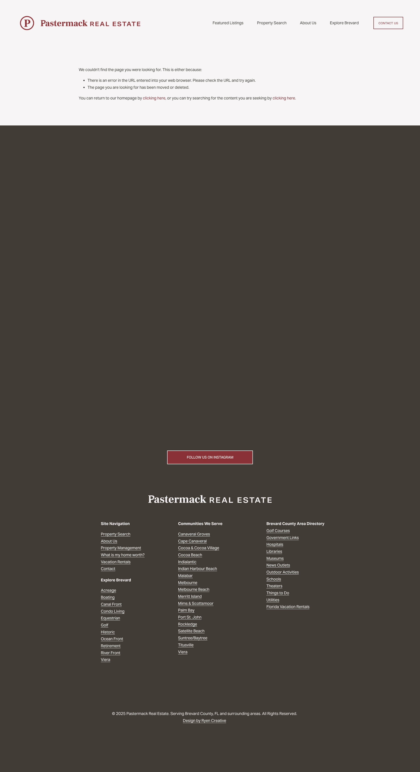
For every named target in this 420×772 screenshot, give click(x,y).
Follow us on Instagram (210, 457)
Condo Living (112, 611)
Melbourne (187, 582)
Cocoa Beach (190, 554)
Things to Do (277, 592)
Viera (182, 651)
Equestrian (110, 618)
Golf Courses (278, 530)
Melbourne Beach (193, 589)
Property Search (272, 22)
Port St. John (189, 617)
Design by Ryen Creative (204, 720)
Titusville (186, 644)
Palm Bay (186, 610)
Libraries (274, 551)
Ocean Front (112, 638)
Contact (108, 568)
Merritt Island (190, 596)
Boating (108, 597)
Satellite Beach (191, 630)
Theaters (274, 585)
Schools (273, 579)
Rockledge (187, 624)
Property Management (121, 547)
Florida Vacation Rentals (288, 606)
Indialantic (187, 561)
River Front (110, 652)
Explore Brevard (344, 22)
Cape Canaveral (192, 541)
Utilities (272, 599)
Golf (104, 625)
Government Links (282, 537)
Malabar (185, 575)
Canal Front (111, 604)
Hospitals (274, 544)
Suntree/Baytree (192, 637)
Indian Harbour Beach (197, 568)
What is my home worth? (123, 554)
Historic (108, 632)
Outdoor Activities (282, 572)
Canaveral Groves (194, 534)
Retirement (111, 645)
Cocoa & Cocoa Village (198, 547)
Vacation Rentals (116, 561)
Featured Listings (228, 22)
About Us (308, 22)
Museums (275, 558)
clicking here (154, 98)
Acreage (108, 590)
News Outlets (278, 565)
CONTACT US (388, 23)
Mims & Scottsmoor (196, 603)
